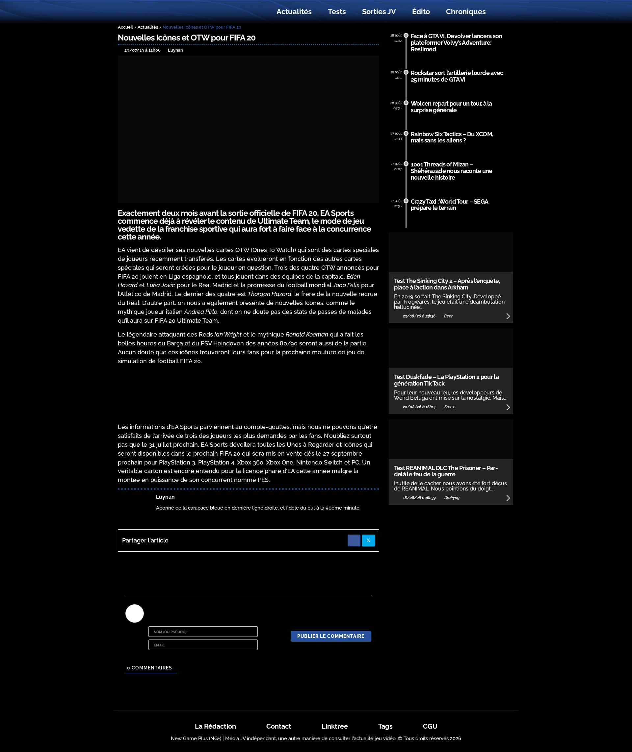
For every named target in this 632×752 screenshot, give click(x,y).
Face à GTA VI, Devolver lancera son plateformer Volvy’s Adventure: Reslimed (456, 43)
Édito (421, 11)
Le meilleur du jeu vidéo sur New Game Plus (154, 11)
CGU (430, 726)
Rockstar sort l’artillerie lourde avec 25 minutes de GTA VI (457, 76)
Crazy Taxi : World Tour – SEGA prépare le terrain (449, 205)
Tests (337, 11)
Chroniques (466, 11)
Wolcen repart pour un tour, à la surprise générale (451, 106)
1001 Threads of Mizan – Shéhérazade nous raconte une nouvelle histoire (451, 171)
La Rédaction (215, 726)
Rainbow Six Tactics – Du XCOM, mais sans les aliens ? (452, 137)
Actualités (294, 11)
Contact (278, 726)
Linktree (335, 726)
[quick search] (501, 11)
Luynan (165, 497)
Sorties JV (379, 11)
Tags (385, 726)
